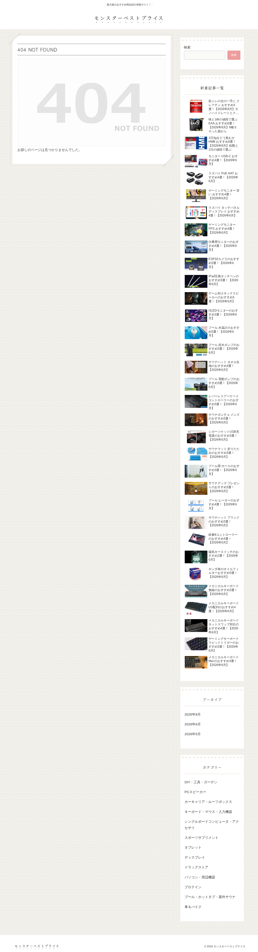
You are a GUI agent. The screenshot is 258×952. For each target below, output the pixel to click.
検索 (187, 47)
